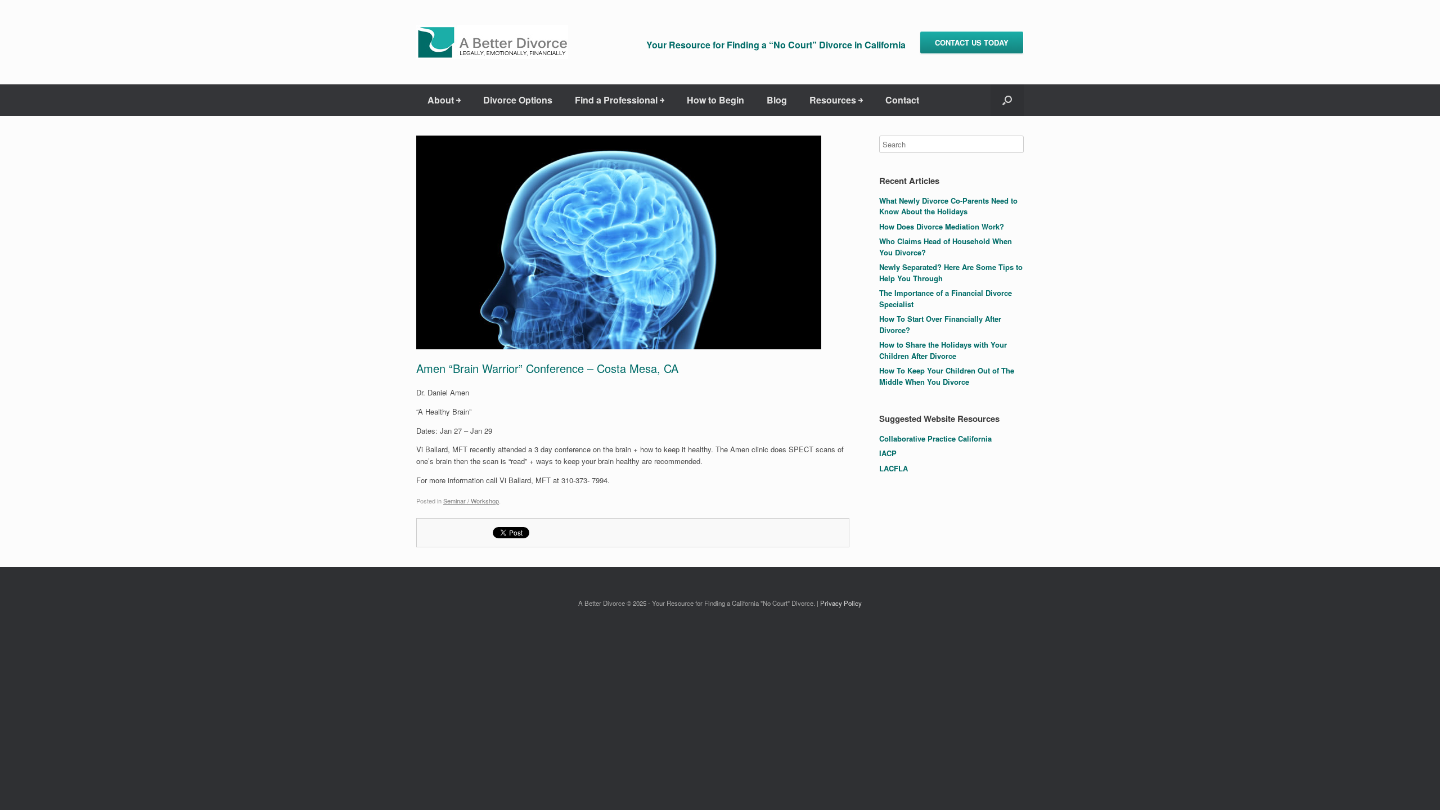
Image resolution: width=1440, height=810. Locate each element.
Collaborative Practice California (935, 438)
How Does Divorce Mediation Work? (941, 226)
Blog (777, 99)
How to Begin (715, 99)
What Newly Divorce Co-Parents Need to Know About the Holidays (948, 206)
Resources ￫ (836, 99)
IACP (888, 453)
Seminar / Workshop (471, 500)
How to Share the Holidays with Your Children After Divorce (943, 350)
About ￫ (444, 99)
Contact (902, 99)
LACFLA (893, 468)
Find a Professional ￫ (619, 99)
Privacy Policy (841, 603)
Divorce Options (517, 99)
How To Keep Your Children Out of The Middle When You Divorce (946, 376)
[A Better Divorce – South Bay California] (492, 42)
